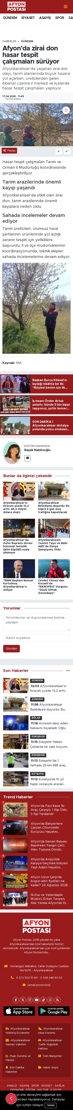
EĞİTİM (30, 1089)
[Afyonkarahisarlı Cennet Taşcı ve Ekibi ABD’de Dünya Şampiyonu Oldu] (54, 528)
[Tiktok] (43, 1000)
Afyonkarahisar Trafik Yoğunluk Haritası (50, 1044)
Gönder (11, 648)
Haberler (9, 41)
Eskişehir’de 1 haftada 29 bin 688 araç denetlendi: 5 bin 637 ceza (50, 763)
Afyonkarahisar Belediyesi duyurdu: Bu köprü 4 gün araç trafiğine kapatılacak (50, 707)
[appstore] (19, 1011)
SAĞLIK (60, 1085)
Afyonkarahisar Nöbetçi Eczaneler (18, 1030)
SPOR (59, 18)
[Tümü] (68, 670)
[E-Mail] (27, 458)
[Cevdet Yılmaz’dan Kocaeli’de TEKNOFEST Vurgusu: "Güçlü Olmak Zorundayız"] (54, 568)
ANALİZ (12, 1085)
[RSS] (57, 1000)
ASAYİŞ (45, 18)
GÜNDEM (10, 18)
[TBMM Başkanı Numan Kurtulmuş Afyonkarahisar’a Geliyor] (19, 568)
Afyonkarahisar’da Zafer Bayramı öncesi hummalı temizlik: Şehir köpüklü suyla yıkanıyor (17, 546)
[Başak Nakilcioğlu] (12, 452)
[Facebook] (16, 1000)
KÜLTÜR (42, 1089)
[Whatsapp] (50, 1000)
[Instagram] (30, 1000)
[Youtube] (37, 1000)
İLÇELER (56, 1089)
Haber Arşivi (50, 1067)
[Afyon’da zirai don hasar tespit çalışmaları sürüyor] (36, 124)
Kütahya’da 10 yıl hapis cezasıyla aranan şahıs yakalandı (47, 782)
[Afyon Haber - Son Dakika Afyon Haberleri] (16, 6)
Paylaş (11, 150)
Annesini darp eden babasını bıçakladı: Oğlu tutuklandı (49, 726)
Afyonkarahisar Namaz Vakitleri (18, 1042)
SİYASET (28, 18)
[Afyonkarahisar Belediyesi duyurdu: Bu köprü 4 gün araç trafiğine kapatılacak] (54, 490)
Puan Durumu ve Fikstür (18, 1058)
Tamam (50, 1105)
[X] (23, 1000)
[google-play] (53, 1011)
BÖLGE (36, 718)
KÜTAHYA (38, 774)
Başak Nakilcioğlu (37, 450)
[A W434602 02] (36, 308)
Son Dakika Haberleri (15, 1069)
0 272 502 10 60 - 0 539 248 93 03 (39, 977)
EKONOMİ (17, 1089)
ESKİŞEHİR (38, 736)
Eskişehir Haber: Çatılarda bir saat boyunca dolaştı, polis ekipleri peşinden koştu (49, 744)
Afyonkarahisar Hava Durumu (50, 1030)
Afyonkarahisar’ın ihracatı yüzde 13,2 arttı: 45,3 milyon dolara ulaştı (48, 688)
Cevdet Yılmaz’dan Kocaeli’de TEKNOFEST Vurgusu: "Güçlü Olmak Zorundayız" (53, 586)
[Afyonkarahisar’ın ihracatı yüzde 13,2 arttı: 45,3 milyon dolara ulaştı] (19, 490)
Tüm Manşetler (52, 1056)
